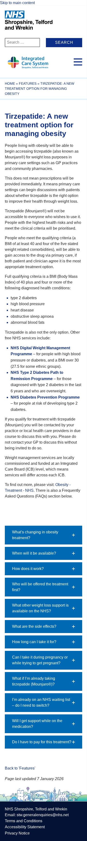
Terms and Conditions (23, 821)
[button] (43, 535)
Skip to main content (17, 3)
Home (10, 83)
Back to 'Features (20, 768)
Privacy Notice (17, 833)
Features (27, 83)
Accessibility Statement (25, 827)
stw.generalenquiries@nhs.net (43, 815)
